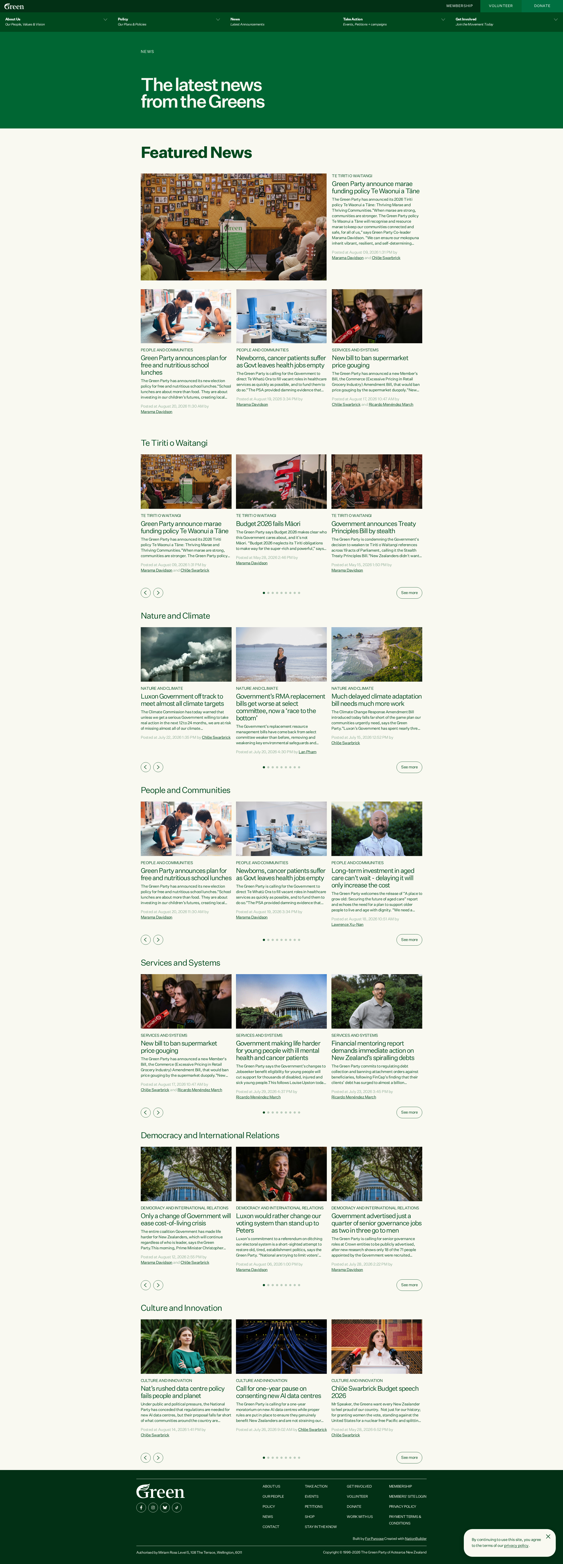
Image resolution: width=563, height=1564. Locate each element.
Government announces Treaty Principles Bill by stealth (373, 528)
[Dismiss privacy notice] (548, 1536)
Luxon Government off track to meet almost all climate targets (182, 700)
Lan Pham (307, 752)
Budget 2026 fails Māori (268, 524)
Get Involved (359, 1486)
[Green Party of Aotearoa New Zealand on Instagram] (153, 1507)
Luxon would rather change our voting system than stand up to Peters (278, 1223)
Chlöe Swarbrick (386, 258)
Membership (459, 6)
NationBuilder (416, 1539)
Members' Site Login (407, 1497)
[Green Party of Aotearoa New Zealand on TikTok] (177, 1507)
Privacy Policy (403, 1507)
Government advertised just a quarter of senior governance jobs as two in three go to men (376, 1223)
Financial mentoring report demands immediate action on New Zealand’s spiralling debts (372, 1051)
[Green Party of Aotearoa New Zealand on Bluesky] (165, 1507)
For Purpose (374, 1539)
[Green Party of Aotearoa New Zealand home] (160, 1490)
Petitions (314, 1507)
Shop (309, 1517)
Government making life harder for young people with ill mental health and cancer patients (278, 1051)
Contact (271, 1527)
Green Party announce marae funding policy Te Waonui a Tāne (375, 188)
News (268, 1517)
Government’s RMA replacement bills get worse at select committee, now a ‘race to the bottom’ (280, 708)
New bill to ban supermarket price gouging (370, 362)
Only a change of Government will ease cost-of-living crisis (186, 1220)
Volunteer (501, 6)
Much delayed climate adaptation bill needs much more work (376, 700)
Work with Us (360, 1517)
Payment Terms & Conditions (405, 1520)
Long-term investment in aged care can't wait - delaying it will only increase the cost (372, 878)
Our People (273, 1497)
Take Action (316, 1486)
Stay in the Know (321, 1527)
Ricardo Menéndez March (391, 405)
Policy (269, 1507)
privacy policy (516, 1546)
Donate (542, 6)
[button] (56, 22)
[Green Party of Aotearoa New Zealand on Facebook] (141, 1507)
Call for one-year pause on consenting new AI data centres (278, 1393)
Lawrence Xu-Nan (347, 925)
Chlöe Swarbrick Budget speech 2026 (375, 1393)
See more (409, 593)
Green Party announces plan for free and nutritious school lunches (184, 365)
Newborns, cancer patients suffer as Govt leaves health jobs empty (281, 362)
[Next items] (158, 593)
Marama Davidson (348, 258)
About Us (271, 1486)
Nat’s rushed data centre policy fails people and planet (182, 1393)
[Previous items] (146, 593)
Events (312, 1497)
